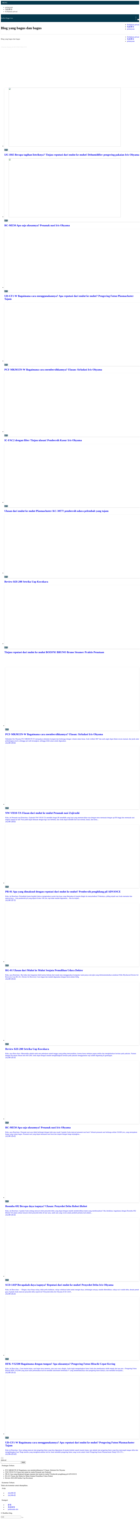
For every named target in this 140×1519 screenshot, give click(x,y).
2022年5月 (12, 1493)
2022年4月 (12, 1495)
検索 (23, 1462)
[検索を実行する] (22, 1517)
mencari (3, 1460)
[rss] (138, 17)
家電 (9, 1505)
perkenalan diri (13, 1509)
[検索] (138, 19)
